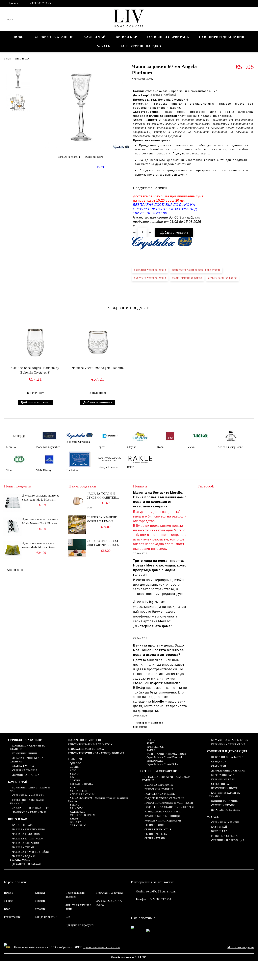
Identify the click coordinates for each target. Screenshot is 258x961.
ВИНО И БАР (126, 37)
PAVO (73, 777)
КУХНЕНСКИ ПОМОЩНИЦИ (162, 816)
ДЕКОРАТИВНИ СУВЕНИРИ (228, 770)
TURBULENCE (155, 746)
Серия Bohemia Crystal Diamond (164, 757)
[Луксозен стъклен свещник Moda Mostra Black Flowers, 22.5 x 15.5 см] (12, 526)
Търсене (40, 900)
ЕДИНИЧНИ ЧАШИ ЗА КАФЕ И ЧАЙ (30, 789)
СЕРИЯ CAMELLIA (156, 834)
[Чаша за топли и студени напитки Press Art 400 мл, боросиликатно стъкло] (77, 501)
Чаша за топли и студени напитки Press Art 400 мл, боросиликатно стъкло (101, 496)
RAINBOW (76, 808)
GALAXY (75, 822)
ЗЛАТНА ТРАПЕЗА (23, 766)
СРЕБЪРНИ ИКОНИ (223, 805)
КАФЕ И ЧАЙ (94, 37)
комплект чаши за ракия (150, 269)
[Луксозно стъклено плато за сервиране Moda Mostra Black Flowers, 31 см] (12, 503)
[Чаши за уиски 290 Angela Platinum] (98, 341)
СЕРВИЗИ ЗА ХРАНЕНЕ (54, 37)
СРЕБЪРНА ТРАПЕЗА (25, 770)
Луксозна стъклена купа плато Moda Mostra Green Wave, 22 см (38, 545)
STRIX (150, 743)
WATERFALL (77, 811)
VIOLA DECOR (78, 791)
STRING (74, 804)
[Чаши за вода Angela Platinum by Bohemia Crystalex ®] (35, 341)
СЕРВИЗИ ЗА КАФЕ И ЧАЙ (28, 795)
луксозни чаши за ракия (150, 277)
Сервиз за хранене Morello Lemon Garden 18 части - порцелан (102, 520)
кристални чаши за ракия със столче (196, 269)
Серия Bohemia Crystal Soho (162, 764)
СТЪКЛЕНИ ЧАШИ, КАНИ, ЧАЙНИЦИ (27, 802)
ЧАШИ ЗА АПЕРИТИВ (25, 843)
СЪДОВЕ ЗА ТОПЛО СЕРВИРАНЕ (164, 798)
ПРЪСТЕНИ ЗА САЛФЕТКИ (227, 757)
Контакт (40, 892)
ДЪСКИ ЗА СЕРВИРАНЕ (159, 784)
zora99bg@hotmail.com (161, 891)
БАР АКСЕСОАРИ (23, 825)
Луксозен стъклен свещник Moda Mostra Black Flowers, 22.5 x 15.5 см (40, 522)
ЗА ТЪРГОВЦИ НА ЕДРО (141, 46)
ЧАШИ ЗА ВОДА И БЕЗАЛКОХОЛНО (22, 858)
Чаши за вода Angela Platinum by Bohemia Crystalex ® (35, 370)
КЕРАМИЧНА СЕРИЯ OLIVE (228, 744)
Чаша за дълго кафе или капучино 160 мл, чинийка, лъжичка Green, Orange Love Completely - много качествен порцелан (105, 543)
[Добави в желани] (251, 207)
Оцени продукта (94, 156)
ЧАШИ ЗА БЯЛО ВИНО (26, 834)
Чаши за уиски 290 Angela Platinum (98, 368)
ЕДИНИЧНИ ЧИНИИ (24, 753)
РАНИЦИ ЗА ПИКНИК (224, 801)
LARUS (151, 740)
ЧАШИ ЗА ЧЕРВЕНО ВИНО (28, 829)
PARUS (74, 818)
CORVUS (75, 780)
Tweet (100, 167)
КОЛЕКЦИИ (75, 759)
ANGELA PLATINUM (82, 794)
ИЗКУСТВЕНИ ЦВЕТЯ (224, 788)
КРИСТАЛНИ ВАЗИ (222, 775)
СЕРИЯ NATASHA (155, 838)
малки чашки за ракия (187, 277)
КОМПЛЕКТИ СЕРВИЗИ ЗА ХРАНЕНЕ (27, 747)
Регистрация (12, 916)
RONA (73, 787)
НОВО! (19, 37)
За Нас (8, 900)
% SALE (103, 46)
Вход (7, 908)
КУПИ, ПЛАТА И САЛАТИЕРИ (163, 811)
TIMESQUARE (155, 760)
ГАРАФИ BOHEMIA (81, 784)
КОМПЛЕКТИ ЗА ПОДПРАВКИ (163, 820)
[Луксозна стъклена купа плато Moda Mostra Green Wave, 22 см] (12, 550)
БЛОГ (69, 916)
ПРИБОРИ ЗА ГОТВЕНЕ (159, 789)
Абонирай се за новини (149, 722)
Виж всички (140, 726)
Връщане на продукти (80, 925)
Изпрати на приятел (69, 156)
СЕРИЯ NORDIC (154, 825)
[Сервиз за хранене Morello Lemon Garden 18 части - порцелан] (77, 524)
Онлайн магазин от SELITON (129, 957)
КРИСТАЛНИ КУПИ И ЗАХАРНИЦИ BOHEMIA (96, 753)
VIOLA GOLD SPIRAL (83, 815)
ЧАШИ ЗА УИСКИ (23, 847)
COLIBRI (75, 766)
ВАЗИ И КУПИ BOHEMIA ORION (166, 754)
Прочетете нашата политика (101, 947)
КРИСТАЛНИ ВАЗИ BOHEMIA (86, 749)
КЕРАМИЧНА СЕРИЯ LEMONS (229, 740)
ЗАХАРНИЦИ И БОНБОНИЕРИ (31, 808)
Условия (40, 908)
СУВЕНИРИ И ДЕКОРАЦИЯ (221, 37)
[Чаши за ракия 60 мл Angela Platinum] (80, 146)
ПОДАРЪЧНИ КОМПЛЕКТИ (84, 740)
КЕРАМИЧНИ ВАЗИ (223, 779)
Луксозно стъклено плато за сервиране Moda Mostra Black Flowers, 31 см (40, 498)
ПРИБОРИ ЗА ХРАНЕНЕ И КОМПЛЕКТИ (169, 802)
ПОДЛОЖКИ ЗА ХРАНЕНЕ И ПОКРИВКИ (169, 807)
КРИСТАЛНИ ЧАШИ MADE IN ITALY (90, 744)
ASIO (73, 770)
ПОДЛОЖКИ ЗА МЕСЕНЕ (160, 793)
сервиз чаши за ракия (222, 277)
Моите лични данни (240, 947)
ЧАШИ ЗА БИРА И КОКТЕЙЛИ (30, 852)
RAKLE (151, 750)
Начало (7, 59)
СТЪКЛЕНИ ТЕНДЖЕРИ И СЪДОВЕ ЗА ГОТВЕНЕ (166, 779)
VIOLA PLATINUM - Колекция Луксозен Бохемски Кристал (98, 799)
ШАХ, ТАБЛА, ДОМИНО (226, 809)
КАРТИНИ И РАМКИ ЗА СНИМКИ (224, 794)
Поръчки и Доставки (110, 892)
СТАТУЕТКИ (218, 766)
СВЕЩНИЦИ (218, 761)
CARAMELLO (78, 825)
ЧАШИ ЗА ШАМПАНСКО (27, 838)
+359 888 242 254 (41, 3)
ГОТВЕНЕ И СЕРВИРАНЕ (168, 37)
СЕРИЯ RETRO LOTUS (158, 829)
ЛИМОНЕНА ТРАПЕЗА (26, 775)
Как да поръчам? (46, 916)
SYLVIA (74, 773)
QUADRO (75, 763)
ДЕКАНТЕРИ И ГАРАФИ (26, 864)
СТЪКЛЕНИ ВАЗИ (221, 784)
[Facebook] (252, 3)
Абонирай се (15, 569)
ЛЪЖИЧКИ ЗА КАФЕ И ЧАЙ (29, 812)
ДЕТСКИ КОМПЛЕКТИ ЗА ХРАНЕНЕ (26, 760)
